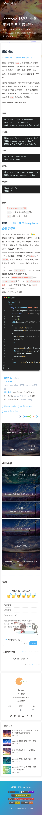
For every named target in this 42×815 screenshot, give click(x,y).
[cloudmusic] (27, 715)
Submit (33, 643)
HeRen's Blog (9, 3)
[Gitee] (11, 715)
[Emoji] (9, 639)
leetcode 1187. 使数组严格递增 (24, 741)
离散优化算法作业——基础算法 (23, 750)
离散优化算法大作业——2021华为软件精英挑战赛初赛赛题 (25, 731)
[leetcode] (31, 715)
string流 (6, 411)
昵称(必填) (7, 605)
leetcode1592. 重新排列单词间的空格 (17, 58)
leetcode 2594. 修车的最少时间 (24, 759)
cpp (21, 406)
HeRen (16, 378)
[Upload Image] (15, 639)
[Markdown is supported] (6, 639)
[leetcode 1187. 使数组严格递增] (7, 742)
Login (25, 643)
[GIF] (12, 639)
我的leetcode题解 (10, 406)
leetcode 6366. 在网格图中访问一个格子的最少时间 (25, 768)
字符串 (15, 411)
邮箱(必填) (7, 610)
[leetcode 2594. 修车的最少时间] (7, 760)
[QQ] (19, 715)
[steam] (15, 715)
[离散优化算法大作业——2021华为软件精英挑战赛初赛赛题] (7, 733)
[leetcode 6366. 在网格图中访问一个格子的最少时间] (7, 770)
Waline (34, 664)
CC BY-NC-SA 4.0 (21, 396)
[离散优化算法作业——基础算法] (7, 751)
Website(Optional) (10, 615)
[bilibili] (23, 715)
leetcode (9, 33)
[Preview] (18, 639)
